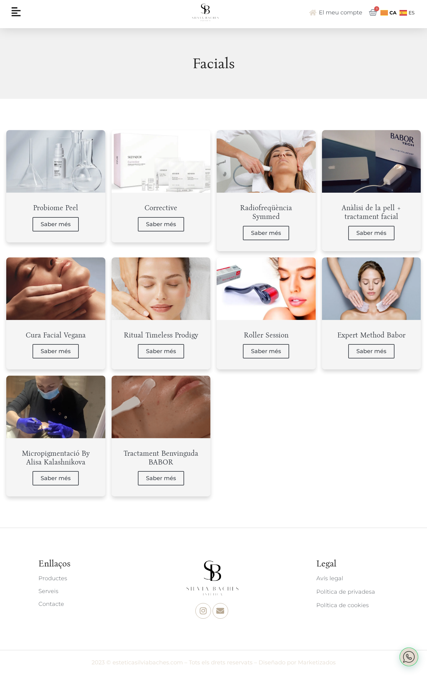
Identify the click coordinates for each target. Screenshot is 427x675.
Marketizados (317, 662)
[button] (408, 656)
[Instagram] (203, 611)
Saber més (56, 224)
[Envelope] (220, 611)
